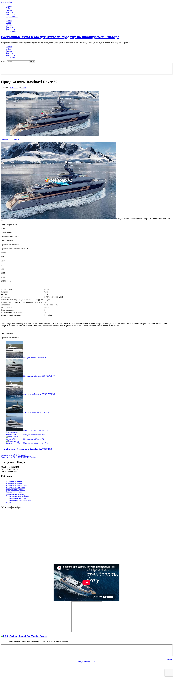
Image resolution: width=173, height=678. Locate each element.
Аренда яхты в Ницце (14, 492)
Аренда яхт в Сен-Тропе (15, 488)
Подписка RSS (12, 17)
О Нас (8, 8)
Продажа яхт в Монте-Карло (17, 496)
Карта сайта (10, 14)
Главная (9, 6)
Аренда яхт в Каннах (14, 481)
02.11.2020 (14, 88)
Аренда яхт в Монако (14, 483)
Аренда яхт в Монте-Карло (16, 485)
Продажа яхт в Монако (10, 139)
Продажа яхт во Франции (16, 498)
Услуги (8, 502)
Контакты (10, 12)
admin (23, 88)
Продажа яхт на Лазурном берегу (19, 500)
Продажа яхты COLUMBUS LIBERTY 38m (18, 457)
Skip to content (6, 2)
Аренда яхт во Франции (15, 490)
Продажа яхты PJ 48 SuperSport (13, 455)
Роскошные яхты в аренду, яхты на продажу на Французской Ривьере (60, 37)
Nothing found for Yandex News (28, 636)
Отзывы (9, 10)
